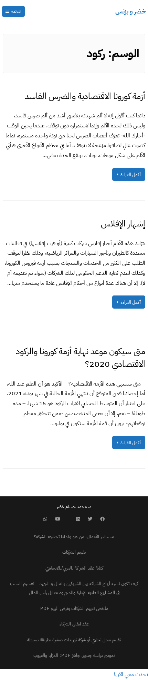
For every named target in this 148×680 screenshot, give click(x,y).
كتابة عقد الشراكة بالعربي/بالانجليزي (74, 568)
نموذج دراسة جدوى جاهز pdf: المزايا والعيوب (74, 655)
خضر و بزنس (130, 11)
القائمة (16, 11)
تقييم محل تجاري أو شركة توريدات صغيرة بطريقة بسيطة (74, 640)
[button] (131, 674)
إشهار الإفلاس (123, 223)
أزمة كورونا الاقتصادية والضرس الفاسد (85, 96)
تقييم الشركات (74, 552)
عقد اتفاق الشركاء (74, 624)
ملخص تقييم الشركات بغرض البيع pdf (74, 608)
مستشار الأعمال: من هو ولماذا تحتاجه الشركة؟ (74, 536)
